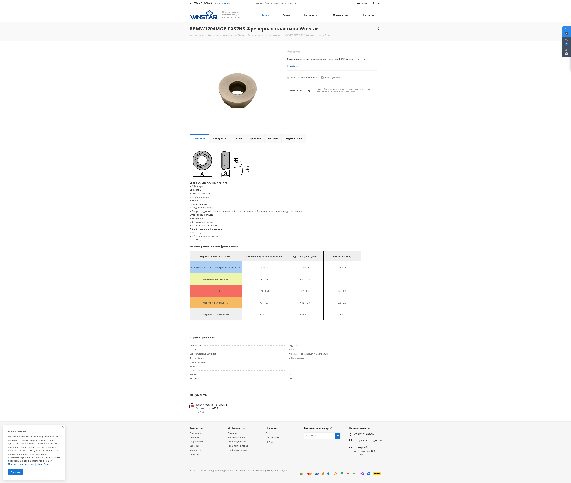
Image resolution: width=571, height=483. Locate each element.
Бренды (270, 441)
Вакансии (195, 445)
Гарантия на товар (238, 445)
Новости (194, 437)
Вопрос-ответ (273, 437)
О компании (196, 433)
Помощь (232, 433)
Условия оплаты (237, 437)
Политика (195, 454)
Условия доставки (237, 441)
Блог (268, 433)
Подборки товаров (238, 449)
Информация (236, 428)
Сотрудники (196, 441)
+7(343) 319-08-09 (364, 434)
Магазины (195, 449)
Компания (196, 428)
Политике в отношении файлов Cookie (29, 464)
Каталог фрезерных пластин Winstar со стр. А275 (211, 406)
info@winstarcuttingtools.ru (368, 440)
